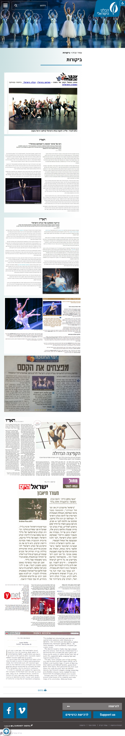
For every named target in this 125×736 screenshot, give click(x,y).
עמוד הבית (77, 52)
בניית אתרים (17, 733)
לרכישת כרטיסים (76, 714)
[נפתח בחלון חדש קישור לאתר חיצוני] (8, 710)
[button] (16, 5)
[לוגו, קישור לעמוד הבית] (107, 8)
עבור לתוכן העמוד (62, 3)
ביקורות (66, 52)
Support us (107, 714)
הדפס (40, 690)
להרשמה (113, 706)
